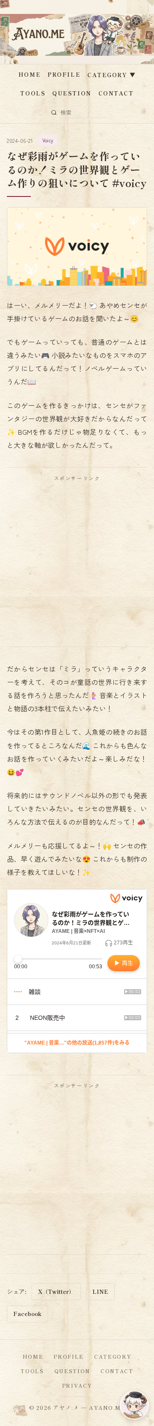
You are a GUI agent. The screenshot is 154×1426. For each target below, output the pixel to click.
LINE (100, 1291)
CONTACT (116, 93)
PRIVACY (77, 1385)
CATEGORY (111, 75)
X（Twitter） (56, 1291)
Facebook (27, 1314)
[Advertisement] (77, 564)
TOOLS (32, 93)
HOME (29, 74)
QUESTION (71, 93)
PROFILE (63, 74)
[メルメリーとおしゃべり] (134, 1405)
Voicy (47, 140)
